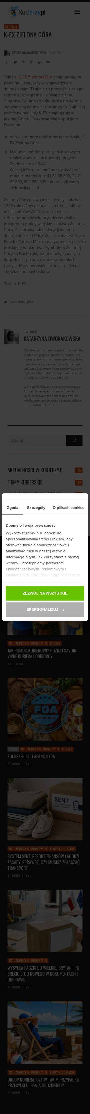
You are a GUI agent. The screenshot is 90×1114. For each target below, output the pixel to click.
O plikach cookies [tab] (68, 507)
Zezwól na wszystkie (45, 593)
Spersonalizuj (42, 609)
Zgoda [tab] (12, 507)
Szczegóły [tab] (36, 507)
